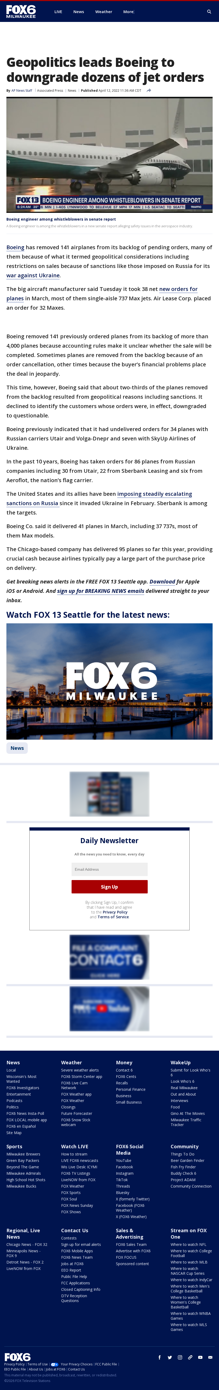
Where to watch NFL (188, 1244)
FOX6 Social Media (129, 1149)
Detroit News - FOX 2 (25, 1262)
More (128, 11)
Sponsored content (132, 1263)
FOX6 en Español (21, 1126)
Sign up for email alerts (81, 1244)
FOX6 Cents (126, 1076)
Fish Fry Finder (183, 1166)
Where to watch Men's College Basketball (190, 1288)
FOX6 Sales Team (131, 1244)
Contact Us (74, 1230)
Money (124, 1062)
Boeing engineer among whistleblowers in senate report (61, 219)
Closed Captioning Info (80, 1289)
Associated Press (50, 90)
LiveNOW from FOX (78, 1179)
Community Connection (191, 1186)
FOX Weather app (76, 1094)
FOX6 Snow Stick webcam (75, 1122)
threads (190, 1357)
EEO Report (71, 1270)
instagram (180, 1357)
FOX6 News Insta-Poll (25, 1113)
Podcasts (14, 1100)
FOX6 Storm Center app (81, 1076)
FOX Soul (69, 1198)
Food (175, 1106)
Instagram (125, 1173)
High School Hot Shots (25, 1179)
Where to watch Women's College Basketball (186, 1302)
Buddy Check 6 (183, 1173)
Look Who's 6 (182, 1081)
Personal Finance (131, 1089)
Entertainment (18, 1094)
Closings (68, 1106)
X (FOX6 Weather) (131, 1216)
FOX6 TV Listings (75, 1173)
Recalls (122, 1082)
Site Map (14, 1132)
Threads (123, 1186)
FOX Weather (72, 1100)
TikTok (122, 1179)
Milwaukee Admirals (23, 1173)
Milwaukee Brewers (23, 1154)
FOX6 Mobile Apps (77, 1250)
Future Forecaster (76, 1113)
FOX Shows (71, 1211)
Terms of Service (113, 916)
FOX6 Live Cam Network (74, 1085)
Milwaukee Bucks (21, 1186)
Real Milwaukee (184, 1087)
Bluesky (122, 1192)
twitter (170, 1357)
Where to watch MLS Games (189, 1327)
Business (123, 1095)
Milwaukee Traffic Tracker (186, 1122)
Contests (69, 1238)
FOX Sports (71, 1192)
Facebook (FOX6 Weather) (130, 1208)
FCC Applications (75, 1282)
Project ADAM (183, 1179)
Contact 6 (124, 1070)
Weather (71, 1062)
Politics (12, 1106)
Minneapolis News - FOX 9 (23, 1253)
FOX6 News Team (77, 1257)
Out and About (183, 1094)
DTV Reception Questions (74, 1298)
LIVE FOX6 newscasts (79, 1160)
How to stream (74, 1154)
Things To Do (182, 1154)
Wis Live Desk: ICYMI (79, 1166)
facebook (159, 1357)
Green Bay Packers (22, 1160)
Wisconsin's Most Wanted (21, 1079)
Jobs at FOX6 (72, 1263)
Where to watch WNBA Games (191, 1316)
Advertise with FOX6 (133, 1250)
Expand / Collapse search (209, 11)
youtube (200, 1357)
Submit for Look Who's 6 (190, 1072)
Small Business (129, 1102)
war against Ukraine (33, 275)
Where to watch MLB (189, 1262)
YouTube (123, 1160)
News (72, 90)
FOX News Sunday (77, 1205)
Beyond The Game (22, 1166)
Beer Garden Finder (187, 1160)
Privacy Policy (115, 912)
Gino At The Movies (188, 1113)
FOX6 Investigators (22, 1087)
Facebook (124, 1166)
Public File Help (74, 1276)
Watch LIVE (74, 1146)
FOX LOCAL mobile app (26, 1119)
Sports (14, 1146)
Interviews (179, 1100)
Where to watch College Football (191, 1253)
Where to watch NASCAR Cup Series (188, 1271)
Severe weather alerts (80, 1070)
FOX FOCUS (126, 1257)
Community (184, 1146)
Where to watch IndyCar (191, 1279)
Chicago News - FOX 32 (26, 1244)
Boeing (15, 247)
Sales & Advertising (129, 1233)
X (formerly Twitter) (133, 1198)
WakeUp (181, 1062)
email (210, 1357)
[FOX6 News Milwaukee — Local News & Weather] (24, 11)
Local (11, 1070)
